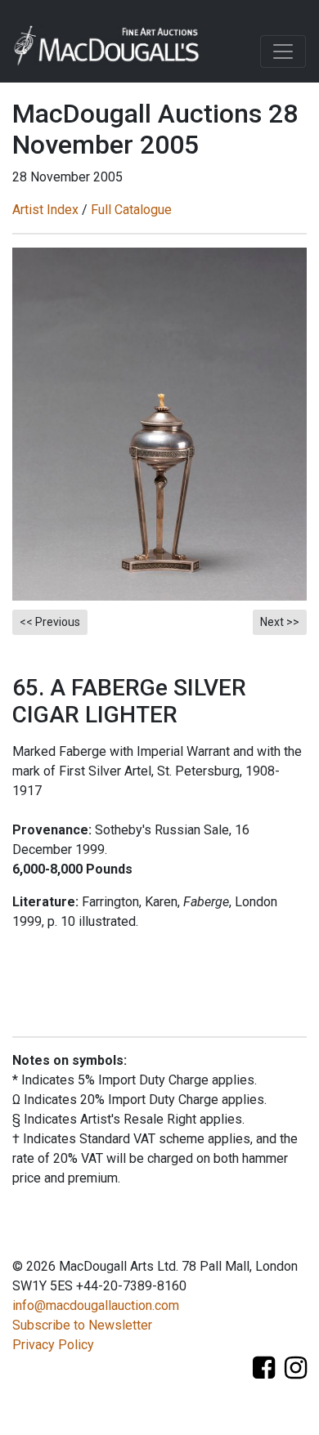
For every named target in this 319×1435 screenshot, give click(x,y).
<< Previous (50, 621)
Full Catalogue (131, 209)
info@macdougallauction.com (95, 1305)
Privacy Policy (53, 1344)
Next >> (279, 621)
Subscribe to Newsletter (82, 1325)
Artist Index (45, 209)
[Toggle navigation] (283, 51)
